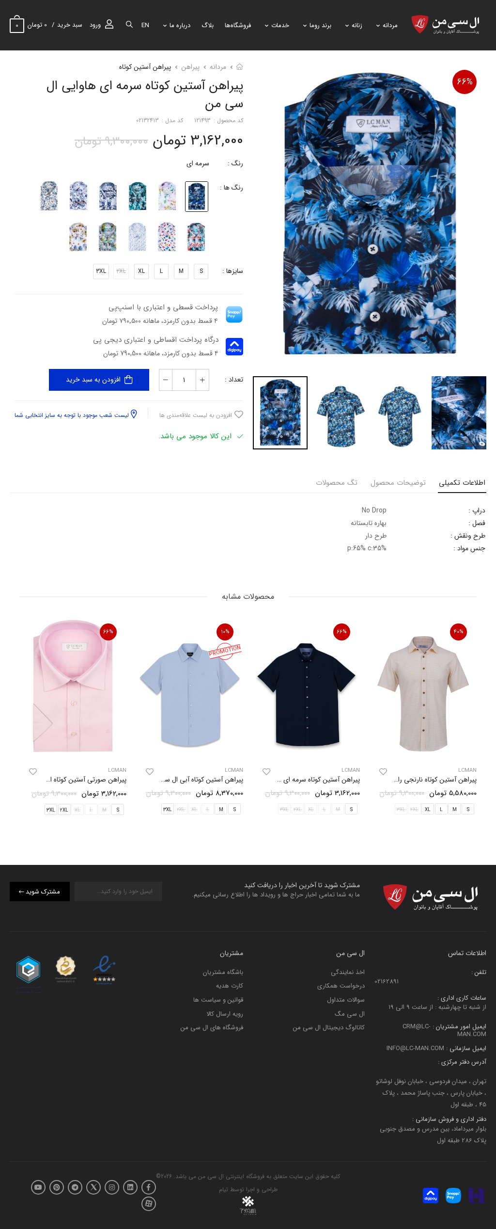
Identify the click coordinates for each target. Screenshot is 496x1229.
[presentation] (469, 718)
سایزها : (232, 271)
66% (465, 82)
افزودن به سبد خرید (93, 379)
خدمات (280, 25)
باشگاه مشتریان (223, 972)
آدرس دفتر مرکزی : (462, 1062)
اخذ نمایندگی (348, 972)
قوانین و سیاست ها (218, 1000)
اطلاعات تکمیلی (462, 483)
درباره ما (180, 25)
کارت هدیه (229, 986)
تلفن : (478, 972)
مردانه (390, 25)
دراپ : (476, 510)
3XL (101, 271)
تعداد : (234, 379)
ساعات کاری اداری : (461, 997)
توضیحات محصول (398, 483)
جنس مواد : (469, 548)
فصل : (476, 523)
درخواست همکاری (341, 986)
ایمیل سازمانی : (465, 1048)
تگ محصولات (336, 483)
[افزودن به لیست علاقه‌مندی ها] (383, 771)
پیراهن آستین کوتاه (145, 67)
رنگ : (235, 163)
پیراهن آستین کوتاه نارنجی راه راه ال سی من (416, 779)
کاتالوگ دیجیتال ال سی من (329, 1027)
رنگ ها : (231, 187)
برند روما (320, 25)
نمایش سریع (423, 747)
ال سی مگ (350, 1013)
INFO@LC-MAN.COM (415, 1048)
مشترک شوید (43, 891)
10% (225, 632)
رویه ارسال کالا (224, 1013)
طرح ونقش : (467, 535)
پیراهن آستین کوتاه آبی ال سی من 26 (191, 779)
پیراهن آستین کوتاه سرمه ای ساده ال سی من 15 (295, 779)
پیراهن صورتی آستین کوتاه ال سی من (74, 779)
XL (141, 271)
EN (145, 25)
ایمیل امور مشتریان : (458, 1027)
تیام (223, 1189)
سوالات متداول (346, 1000)
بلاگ (208, 25)
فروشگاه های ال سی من (212, 1027)
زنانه (357, 25)
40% (459, 632)
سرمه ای (197, 163)
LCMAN (350, 770)
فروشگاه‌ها (238, 25)
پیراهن (190, 67)
